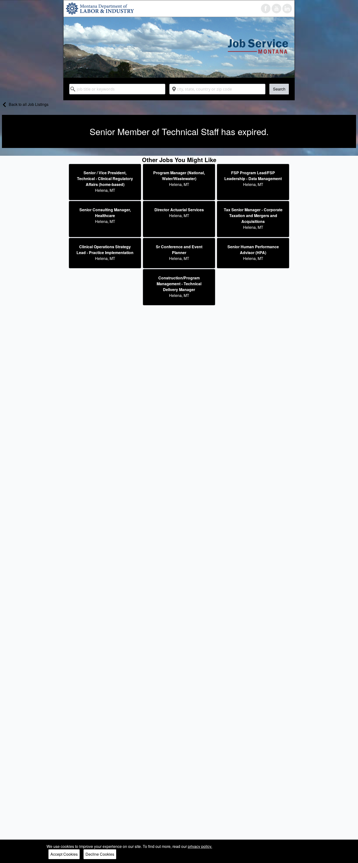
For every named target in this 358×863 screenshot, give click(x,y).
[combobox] (117, 89)
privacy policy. (200, 846)
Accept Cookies (64, 854)
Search (279, 89)
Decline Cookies (99, 854)
